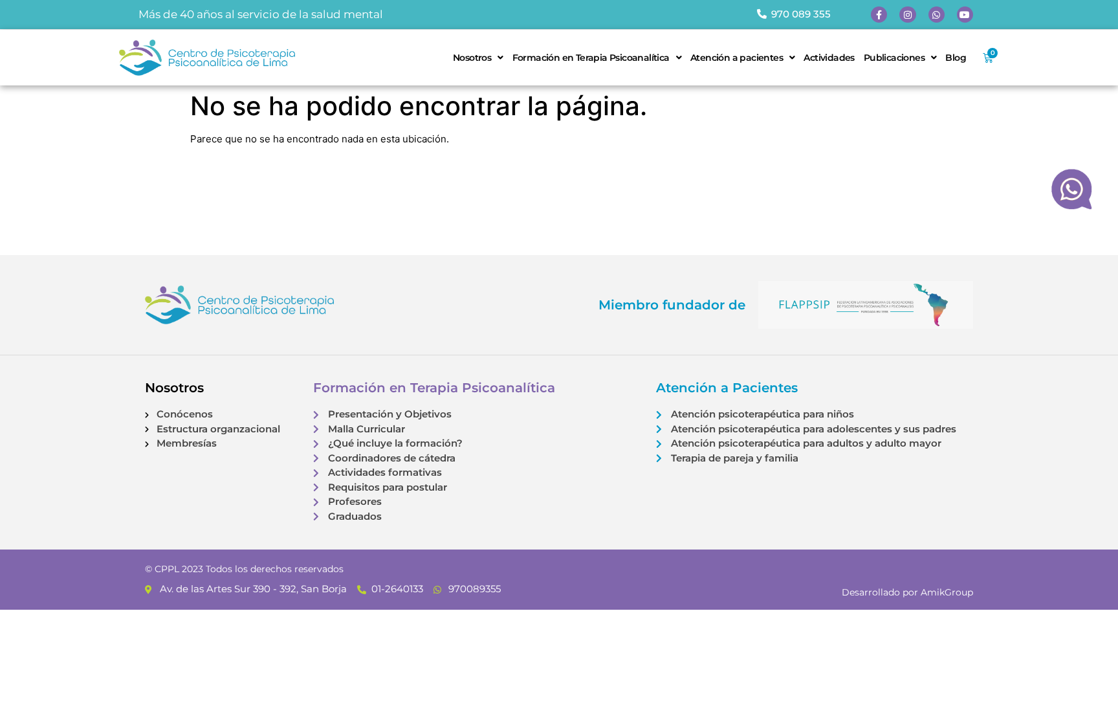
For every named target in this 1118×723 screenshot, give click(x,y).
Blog (955, 57)
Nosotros (472, 57)
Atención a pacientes (736, 57)
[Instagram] (907, 14)
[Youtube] (965, 14)
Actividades (829, 57)
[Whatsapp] (936, 14)
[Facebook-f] (879, 14)
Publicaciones (894, 57)
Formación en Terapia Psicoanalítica (591, 57)
